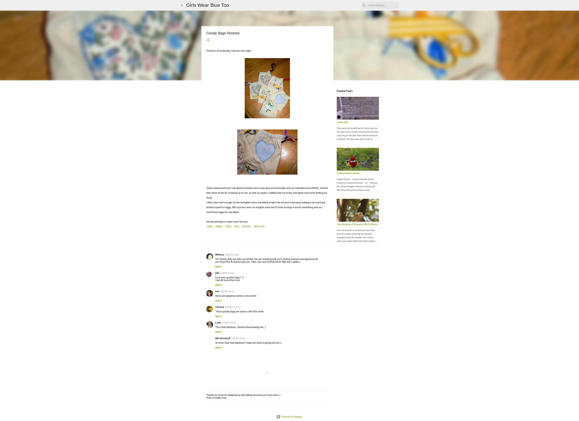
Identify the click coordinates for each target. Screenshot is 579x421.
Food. (228, 226)
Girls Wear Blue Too (207, 5)
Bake (209, 226)
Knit (237, 226)
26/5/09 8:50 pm (227, 291)
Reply (218, 267)
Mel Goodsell (222, 338)
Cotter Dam (342, 122)
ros (217, 291)
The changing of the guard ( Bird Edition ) (357, 224)
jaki (217, 273)
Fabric (219, 226)
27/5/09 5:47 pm (238, 338)
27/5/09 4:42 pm (229, 323)
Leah (218, 322)
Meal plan (259, 226)
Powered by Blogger (291, 416)
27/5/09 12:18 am (232, 307)
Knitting (246, 226)
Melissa (219, 254)
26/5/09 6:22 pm (227, 273)
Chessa (219, 307)
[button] (208, 40)
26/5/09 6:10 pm (232, 255)
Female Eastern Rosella (348, 173)
